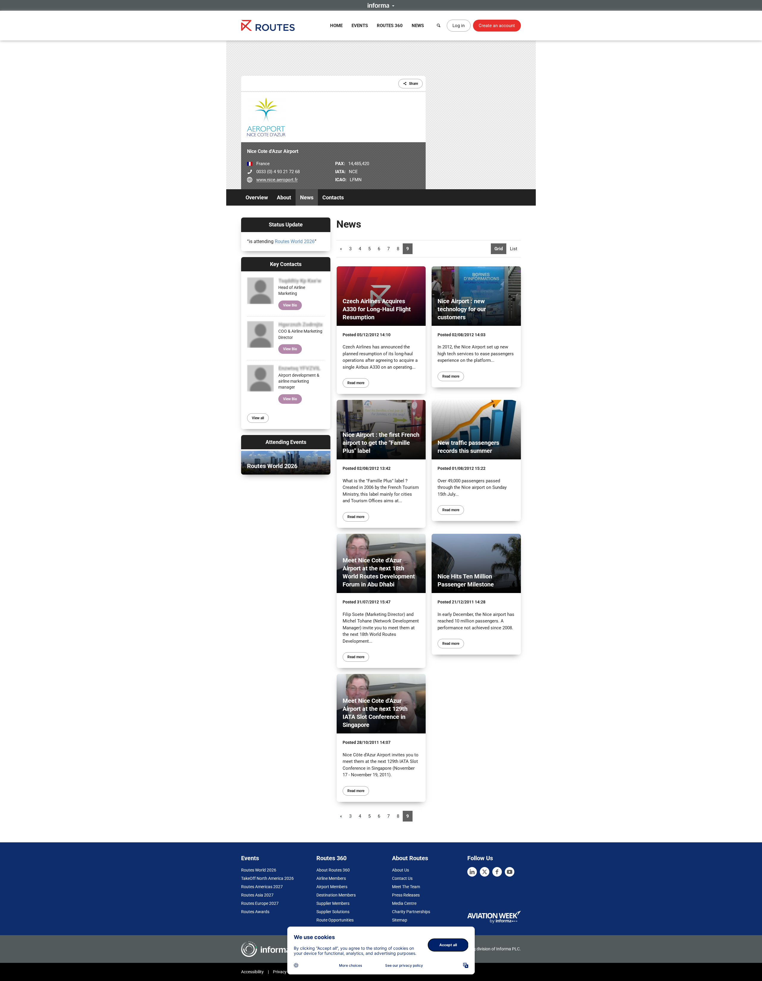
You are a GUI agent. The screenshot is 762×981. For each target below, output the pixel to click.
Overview (257, 197)
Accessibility (252, 971)
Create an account (497, 25)
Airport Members (331, 886)
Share (413, 84)
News (418, 25)
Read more (355, 383)
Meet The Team (406, 886)
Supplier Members (332, 903)
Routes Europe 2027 (260, 903)
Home (336, 25)
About (284, 197)
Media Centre (404, 903)
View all (258, 418)
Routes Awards (255, 911)
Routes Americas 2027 (262, 886)
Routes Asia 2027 (257, 895)
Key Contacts (286, 264)
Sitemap (399, 920)
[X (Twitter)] (484, 872)
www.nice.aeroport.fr (277, 179)
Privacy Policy (286, 971)
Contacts (333, 197)
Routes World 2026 (295, 241)
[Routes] (268, 25)
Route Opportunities (335, 920)
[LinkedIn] (472, 872)
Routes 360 (390, 25)
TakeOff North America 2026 (267, 878)
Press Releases (406, 895)
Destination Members (336, 895)
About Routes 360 (333, 870)
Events (360, 25)
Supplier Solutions (332, 911)
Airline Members (331, 878)
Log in (458, 25)
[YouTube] (509, 872)
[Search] (439, 26)
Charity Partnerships (411, 911)
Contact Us (402, 878)
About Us (400, 870)
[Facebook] (497, 872)
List (513, 248)
